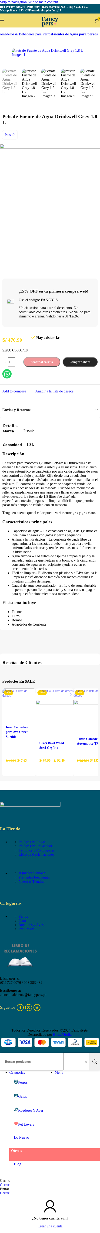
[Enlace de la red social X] (28, 1007)
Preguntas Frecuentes (34, 877)
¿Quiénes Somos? (32, 873)
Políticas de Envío (32, 842)
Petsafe (10, 135)
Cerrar (4, 1185)
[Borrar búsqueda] (85, 1061)
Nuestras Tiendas (31, 881)
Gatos (23, 921)
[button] (19, 768)
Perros (23, 916)
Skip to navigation (14, 2)
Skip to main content (43, 2)
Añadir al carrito (41, 362)
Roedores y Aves (31, 925)
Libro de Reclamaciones (36, 854)
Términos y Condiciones (37, 850)
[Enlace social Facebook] (20, 1007)
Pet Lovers (26, 929)
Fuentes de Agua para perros (75, 34)
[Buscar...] (94, 1061)
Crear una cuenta (50, 1226)
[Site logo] (50, 29)
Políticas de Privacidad (35, 846)
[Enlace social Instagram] (36, 1007)
